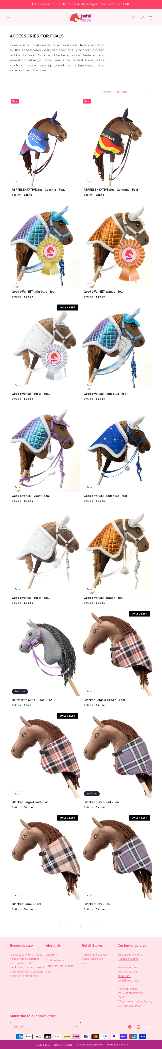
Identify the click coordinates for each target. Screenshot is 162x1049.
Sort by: (106, 91)
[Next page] (102, 925)
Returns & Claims (128, 959)
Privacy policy (42, 1045)
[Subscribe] (76, 1026)
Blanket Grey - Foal (97, 904)
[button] (8, 17)
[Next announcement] (154, 4)
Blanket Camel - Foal (26, 904)
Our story (51, 954)
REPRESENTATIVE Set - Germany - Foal (111, 189)
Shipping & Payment (130, 954)
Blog (48, 971)
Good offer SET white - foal (31, 393)
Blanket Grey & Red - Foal (102, 802)
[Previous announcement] (7, 4)
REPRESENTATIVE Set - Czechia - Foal (38, 189)
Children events (55, 960)
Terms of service (63, 1045)
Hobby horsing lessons (59, 966)
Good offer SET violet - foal (31, 495)
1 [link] (59, 925)
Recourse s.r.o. (95, 1044)
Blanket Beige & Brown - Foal (104, 700)
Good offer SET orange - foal (103, 291)
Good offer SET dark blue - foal (105, 495)
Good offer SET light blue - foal (33, 291)
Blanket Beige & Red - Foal (31, 802)
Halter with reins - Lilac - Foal (32, 700)
